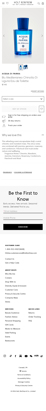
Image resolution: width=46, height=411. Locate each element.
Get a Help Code (12, 263)
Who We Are (10, 274)
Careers (8, 278)
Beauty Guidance (12, 313)
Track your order (15, 125)
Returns (31, 313)
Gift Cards (9, 325)
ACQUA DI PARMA (11, 73)
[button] (3, 35)
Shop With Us (10, 282)
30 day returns (14, 121)
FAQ (30, 321)
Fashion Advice (11, 317)
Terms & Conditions (24, 375)
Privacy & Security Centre (15, 294)
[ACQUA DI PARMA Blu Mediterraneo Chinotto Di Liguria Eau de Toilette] (20, 67)
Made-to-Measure (12, 329)
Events (7, 337)
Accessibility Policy (24, 378)
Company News (11, 298)
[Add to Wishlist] (41, 109)
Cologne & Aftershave (23, 172)
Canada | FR (23, 367)
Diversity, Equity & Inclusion (15, 286)
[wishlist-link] (7, 3)
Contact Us (9, 259)
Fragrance (7, 172)
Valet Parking (10, 333)
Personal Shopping (13, 321)
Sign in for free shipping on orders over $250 (24, 116)
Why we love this (11, 135)
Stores (7, 302)
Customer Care (11, 290)
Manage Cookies (24, 382)
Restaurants (10, 341)
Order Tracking (34, 317)
